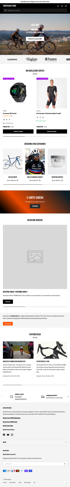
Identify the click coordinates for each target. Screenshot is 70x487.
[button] (62, 6)
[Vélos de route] (12, 161)
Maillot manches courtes (35, 177)
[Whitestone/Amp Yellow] (9, 120)
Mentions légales (27, 482)
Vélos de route (12, 177)
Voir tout (35, 73)
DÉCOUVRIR (35, 206)
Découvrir (35, 38)
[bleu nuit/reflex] (43, 117)
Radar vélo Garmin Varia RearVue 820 (14, 361)
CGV (34, 482)
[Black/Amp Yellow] (4, 120)
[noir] (37, 117)
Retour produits (12, 482)
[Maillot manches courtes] (35, 161)
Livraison (5, 482)
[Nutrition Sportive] (57, 161)
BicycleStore (8, 479)
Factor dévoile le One (42, 361)
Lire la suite (8, 324)
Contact (19, 482)
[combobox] (35, 10)
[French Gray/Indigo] (7, 120)
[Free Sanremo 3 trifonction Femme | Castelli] (51, 93)
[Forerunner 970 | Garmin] (18, 93)
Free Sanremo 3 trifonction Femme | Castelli (48, 113)
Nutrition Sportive (57, 177)
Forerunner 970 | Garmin (9, 113)
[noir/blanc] (40, 117)
